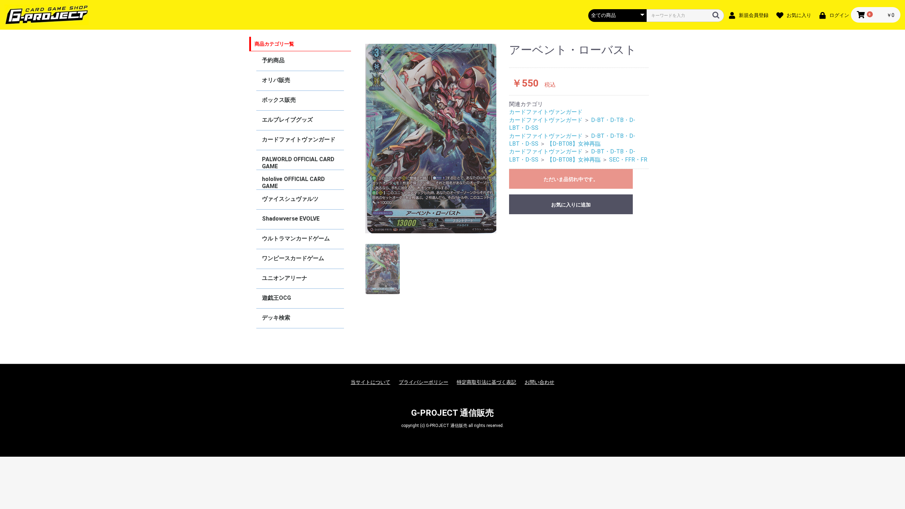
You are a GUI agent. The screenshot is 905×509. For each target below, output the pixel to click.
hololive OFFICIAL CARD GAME (293, 182)
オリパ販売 (276, 80)
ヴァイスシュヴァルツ (290, 198)
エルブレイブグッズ (287, 119)
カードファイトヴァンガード (298, 139)
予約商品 (273, 60)
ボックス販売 (279, 99)
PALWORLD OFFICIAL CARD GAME (298, 163)
